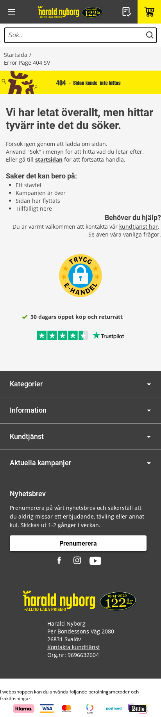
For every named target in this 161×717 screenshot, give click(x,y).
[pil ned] (149, 384)
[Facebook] (60, 561)
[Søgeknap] (149, 35)
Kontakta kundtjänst (73, 647)
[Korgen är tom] (149, 12)
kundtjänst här (138, 226)
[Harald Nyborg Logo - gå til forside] (71, 12)
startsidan (49, 159)
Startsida (15, 54)
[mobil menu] (11, 12)
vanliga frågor (141, 234)
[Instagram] (78, 561)
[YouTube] (95, 561)
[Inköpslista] (128, 12)
